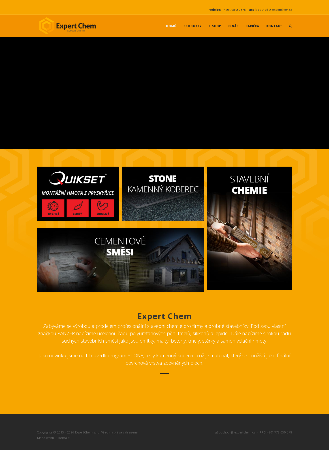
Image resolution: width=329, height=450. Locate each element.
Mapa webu (45, 438)
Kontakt (64, 438)
